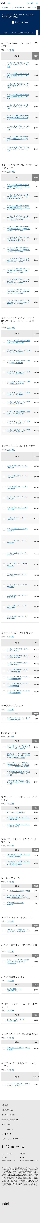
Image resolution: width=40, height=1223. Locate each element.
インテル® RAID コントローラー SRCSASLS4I (17, 617)
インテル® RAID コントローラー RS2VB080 (17, 466)
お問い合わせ (6, 1124)
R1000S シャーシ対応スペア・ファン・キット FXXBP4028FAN (18, 931)
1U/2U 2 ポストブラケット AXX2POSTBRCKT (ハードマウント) (18, 896)
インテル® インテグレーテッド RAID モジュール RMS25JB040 (18, 403)
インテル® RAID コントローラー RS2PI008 (17, 564)
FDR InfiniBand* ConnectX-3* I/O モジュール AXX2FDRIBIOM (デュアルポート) (18, 782)
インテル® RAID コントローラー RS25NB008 (17, 498)
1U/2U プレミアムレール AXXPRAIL (18, 890)
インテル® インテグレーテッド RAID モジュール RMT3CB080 (18, 393)
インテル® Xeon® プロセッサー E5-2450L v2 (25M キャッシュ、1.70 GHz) (18, 117)
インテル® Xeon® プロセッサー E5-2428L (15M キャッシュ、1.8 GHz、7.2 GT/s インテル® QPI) (18, 196)
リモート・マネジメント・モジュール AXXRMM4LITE (18, 825)
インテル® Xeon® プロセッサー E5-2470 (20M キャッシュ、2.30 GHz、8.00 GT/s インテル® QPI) (18, 228)
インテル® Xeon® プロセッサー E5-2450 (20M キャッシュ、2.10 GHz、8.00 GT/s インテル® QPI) (18, 249)
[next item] (38, 8)
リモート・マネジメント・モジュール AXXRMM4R (18, 818)
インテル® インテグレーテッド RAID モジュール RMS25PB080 (18, 412)
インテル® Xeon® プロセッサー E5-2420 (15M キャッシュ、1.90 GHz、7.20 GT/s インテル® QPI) (18, 218)
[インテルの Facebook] (2, 1147)
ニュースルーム (7, 1129)
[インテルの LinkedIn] (12, 1147)
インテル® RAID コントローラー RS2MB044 (17, 585)
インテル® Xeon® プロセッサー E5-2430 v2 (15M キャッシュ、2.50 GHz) (18, 75)
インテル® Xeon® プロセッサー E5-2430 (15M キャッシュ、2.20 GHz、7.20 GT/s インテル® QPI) (18, 302)
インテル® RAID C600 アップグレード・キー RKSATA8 (18, 684)
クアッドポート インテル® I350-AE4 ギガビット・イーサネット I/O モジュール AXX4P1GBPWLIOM (18, 747)
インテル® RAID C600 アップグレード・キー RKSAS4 (18, 650)
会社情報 (5, 1105)
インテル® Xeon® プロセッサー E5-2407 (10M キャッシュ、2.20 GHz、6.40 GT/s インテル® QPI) (18, 281)
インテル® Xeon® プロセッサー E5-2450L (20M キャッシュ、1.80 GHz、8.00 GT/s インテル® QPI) (18, 239)
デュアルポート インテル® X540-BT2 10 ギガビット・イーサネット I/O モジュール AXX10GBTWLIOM (18, 764)
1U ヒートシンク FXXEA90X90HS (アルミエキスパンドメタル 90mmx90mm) (18, 961)
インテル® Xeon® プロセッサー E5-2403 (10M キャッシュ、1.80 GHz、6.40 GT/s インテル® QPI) (18, 291)
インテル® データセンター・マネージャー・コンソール (18, 1085)
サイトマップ (6, 1134)
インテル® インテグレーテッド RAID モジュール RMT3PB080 (18, 361)
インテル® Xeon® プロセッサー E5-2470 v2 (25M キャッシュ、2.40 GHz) (18, 128)
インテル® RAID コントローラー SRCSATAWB (17, 596)
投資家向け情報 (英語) (10, 1120)
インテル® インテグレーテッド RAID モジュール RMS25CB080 (18, 372)
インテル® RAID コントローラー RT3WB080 (17, 519)
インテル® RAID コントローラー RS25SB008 (17, 487)
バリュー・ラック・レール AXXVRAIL (15, 903)
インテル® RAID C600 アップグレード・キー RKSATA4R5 (18, 677)
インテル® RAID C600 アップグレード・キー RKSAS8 (18, 664)
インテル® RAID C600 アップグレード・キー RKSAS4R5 (18, 657)
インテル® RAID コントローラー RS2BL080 (17, 529)
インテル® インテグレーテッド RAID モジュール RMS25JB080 (18, 422)
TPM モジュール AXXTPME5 (16, 812)
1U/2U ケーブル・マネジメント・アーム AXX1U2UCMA (18, 719)
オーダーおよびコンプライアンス (22, 33)
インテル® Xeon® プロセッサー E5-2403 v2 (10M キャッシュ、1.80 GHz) (18, 96)
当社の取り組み (7, 1110)
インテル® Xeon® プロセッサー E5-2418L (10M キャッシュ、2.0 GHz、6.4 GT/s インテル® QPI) (18, 207)
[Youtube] (17, 1147)
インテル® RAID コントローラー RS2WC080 (17, 575)
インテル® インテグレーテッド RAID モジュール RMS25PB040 (18, 351)
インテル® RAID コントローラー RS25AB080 (17, 476)
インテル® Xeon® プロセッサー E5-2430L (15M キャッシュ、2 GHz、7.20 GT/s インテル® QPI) (18, 270)
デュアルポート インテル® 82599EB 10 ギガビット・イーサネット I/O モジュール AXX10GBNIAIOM (18, 755)
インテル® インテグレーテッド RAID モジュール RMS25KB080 (18, 431)
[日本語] (32, 3)
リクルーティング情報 (10, 1139)
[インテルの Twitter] (7, 1147)
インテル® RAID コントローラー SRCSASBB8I (17, 606)
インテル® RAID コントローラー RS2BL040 (17, 554)
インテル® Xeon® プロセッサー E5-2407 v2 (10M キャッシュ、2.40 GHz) (18, 138)
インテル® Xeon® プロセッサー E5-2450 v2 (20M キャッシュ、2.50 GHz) (18, 106)
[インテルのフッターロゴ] (6, 1203)
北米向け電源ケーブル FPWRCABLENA (14, 990)
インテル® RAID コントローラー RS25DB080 (17, 508)
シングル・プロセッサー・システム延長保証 (18, 1048)
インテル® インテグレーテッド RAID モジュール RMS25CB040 (18, 382)
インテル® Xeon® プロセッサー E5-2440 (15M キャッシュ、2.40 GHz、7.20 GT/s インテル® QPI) (18, 260)
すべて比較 (10, 50)
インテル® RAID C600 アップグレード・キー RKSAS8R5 (18, 671)
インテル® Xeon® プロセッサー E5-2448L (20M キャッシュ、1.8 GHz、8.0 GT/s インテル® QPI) (18, 186)
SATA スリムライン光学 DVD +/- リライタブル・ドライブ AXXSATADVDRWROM (18, 863)
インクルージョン (8, 1115)
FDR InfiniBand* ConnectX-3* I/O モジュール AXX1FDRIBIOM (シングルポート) (18, 773)
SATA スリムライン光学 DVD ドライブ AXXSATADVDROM (18, 855)
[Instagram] (23, 1147)
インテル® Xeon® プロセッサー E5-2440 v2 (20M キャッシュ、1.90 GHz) (18, 149)
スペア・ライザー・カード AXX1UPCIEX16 (15, 1020)
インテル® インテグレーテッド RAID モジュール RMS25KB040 (18, 341)
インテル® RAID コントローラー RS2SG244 (17, 542)
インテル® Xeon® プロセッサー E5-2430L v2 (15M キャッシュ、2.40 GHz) (18, 85)
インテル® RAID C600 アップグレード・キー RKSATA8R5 (18, 691)
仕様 (5, 33)
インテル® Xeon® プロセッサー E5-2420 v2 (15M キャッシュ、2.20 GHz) (18, 64)
